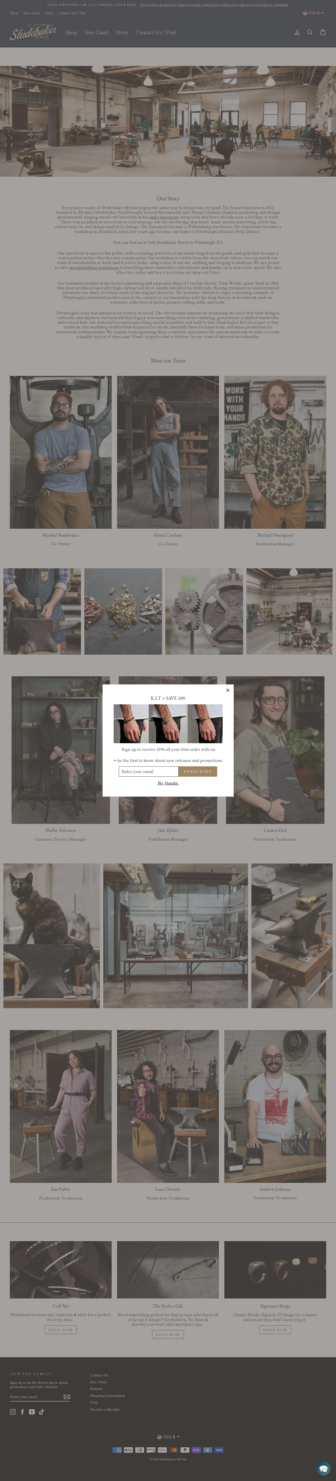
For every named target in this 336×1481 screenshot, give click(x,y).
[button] (323, 1468)
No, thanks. (168, 783)
